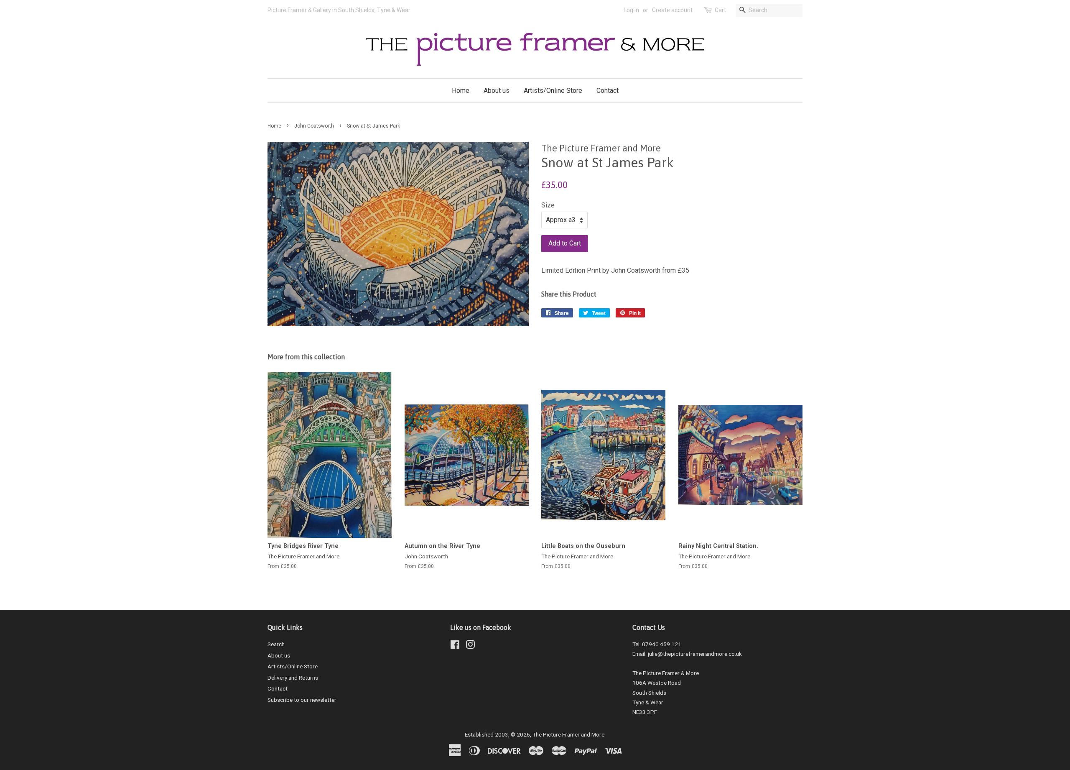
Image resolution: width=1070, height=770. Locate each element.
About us (497, 91)
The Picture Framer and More (568, 734)
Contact (607, 91)
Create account (672, 10)
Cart (720, 10)
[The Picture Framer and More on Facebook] (455, 646)
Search (276, 644)
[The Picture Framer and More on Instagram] (470, 646)
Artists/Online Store (553, 91)
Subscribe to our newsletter (302, 699)
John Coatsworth (314, 126)
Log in (631, 10)
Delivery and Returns (293, 677)
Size (548, 205)
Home (460, 91)
